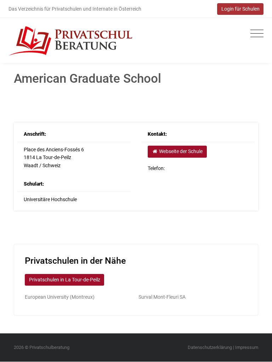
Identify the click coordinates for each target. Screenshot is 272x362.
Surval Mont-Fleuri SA (162, 297)
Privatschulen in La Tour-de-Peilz (64, 279)
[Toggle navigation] (255, 33)
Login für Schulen (240, 9)
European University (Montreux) (60, 297)
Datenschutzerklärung (210, 347)
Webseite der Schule (180, 151)
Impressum (246, 347)
